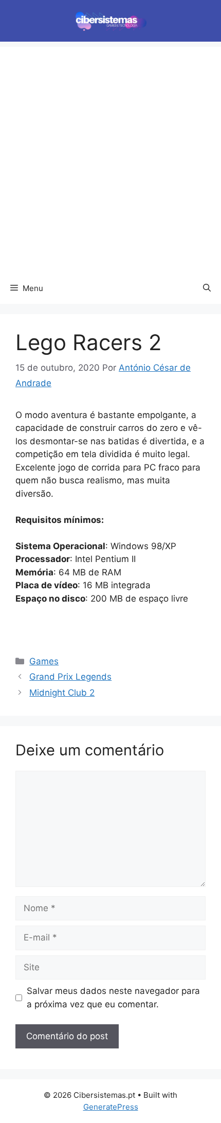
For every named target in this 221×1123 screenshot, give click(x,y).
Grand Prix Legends (70, 677)
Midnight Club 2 (62, 692)
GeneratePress (110, 1107)
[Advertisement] (110, 157)
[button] (207, 288)
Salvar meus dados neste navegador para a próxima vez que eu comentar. (113, 997)
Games (44, 661)
